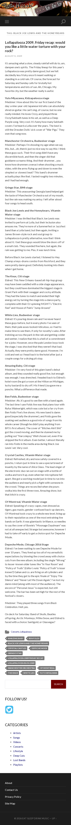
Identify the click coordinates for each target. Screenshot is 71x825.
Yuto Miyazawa (48, 673)
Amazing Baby (15, 638)
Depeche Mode (39, 648)
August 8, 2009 (13, 56)
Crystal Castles (17, 648)
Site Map (10, 803)
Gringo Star (15, 653)
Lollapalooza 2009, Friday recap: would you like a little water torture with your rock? (35, 46)
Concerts (15, 631)
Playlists (18, 764)
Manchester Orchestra (21, 668)
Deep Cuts (19, 755)
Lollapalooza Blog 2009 (21, 663)
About (8, 782)
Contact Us (11, 789)
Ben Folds (34, 638)
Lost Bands (19, 760)
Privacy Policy (13, 796)
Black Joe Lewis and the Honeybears (28, 643)
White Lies (29, 673)
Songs (16, 737)
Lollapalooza (26, 631)
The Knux (13, 673)
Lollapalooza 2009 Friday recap (25, 658)
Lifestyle (18, 751)
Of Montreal (47, 668)
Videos (17, 742)
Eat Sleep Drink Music (35, 818)
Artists (17, 732)
